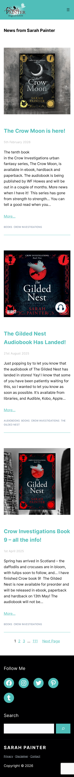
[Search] (63, 729)
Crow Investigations (28, 227)
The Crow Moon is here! (34, 131)
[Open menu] (68, 9)
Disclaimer (21, 756)
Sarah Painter (25, 747)
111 (35, 641)
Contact (35, 756)
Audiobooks (12, 420)
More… (10, 216)
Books (8, 227)
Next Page (51, 641)
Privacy (8, 756)
